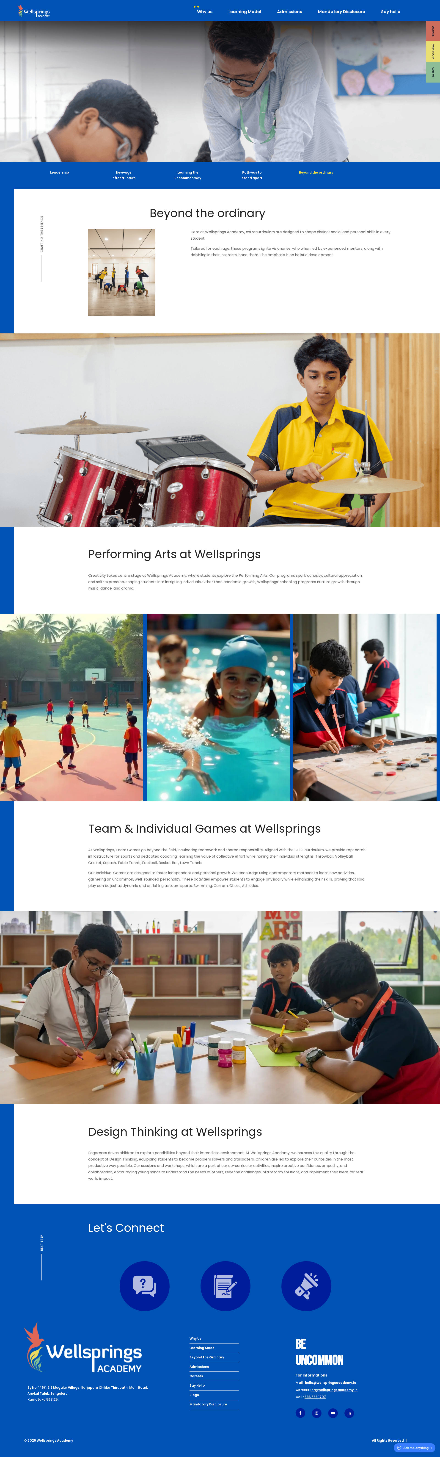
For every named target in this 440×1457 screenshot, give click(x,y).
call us (433, 72)
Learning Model (244, 11)
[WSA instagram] (317, 1413)
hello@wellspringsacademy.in (330, 1382)
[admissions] (237, 1286)
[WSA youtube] (333, 1413)
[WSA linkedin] (349, 1413)
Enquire (433, 30)
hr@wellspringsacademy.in (334, 1390)
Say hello (390, 11)
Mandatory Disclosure (341, 11)
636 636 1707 (315, 1397)
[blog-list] (318, 1286)
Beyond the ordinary (316, 172)
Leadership (59, 172)
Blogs (194, 1395)
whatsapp (433, 51)
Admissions (289, 11)
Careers (196, 1376)
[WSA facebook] (300, 1413)
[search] (433, 10)
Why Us (195, 1338)
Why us (204, 11)
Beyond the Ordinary (207, 1357)
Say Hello (197, 1385)
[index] (83, 1347)
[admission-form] (156, 1286)
